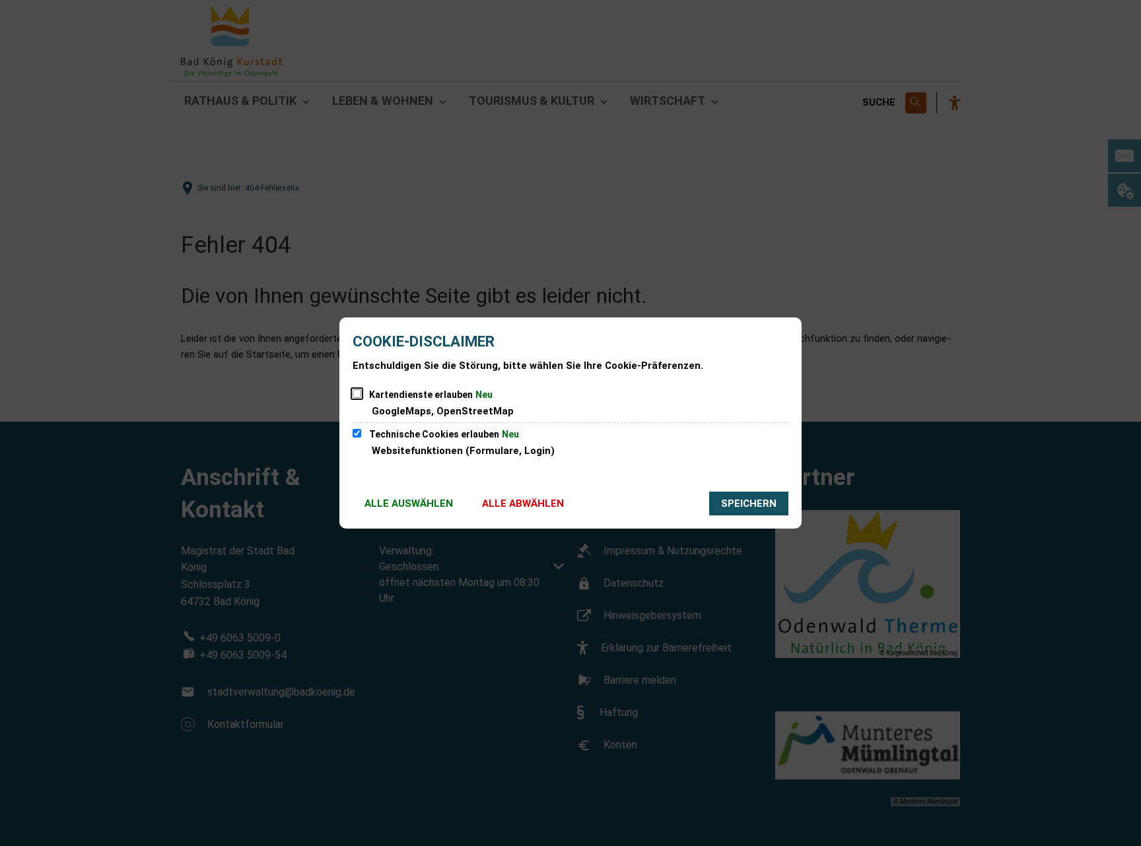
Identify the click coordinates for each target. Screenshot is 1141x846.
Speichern (749, 503)
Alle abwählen (523, 503)
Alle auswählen (408, 503)
